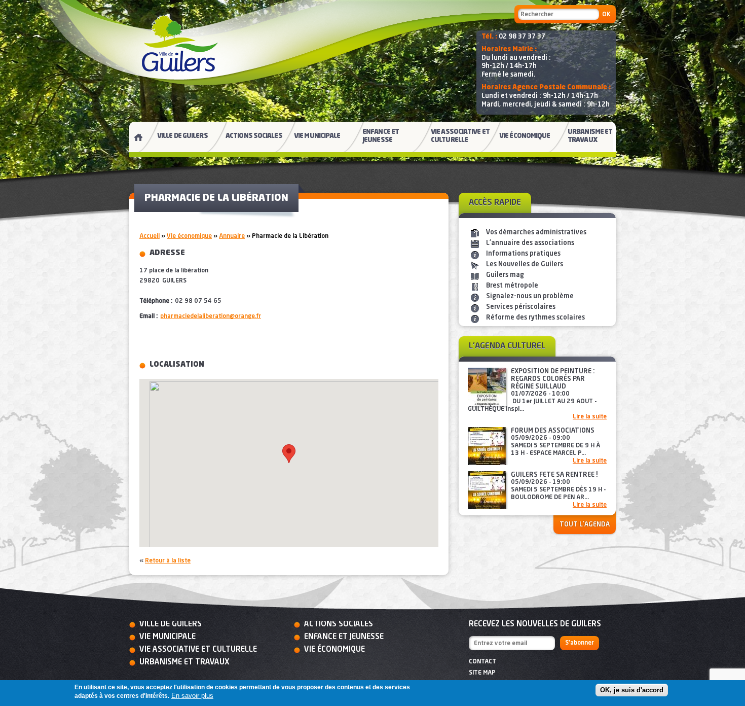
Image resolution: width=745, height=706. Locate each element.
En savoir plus (192, 696)
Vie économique (189, 236)
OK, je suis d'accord (631, 690)
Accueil (149, 236)
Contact (482, 662)
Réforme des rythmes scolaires (535, 317)
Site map (482, 673)
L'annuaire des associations (530, 243)
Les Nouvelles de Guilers (524, 264)
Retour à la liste (168, 561)
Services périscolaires (520, 307)
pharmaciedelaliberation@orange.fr (210, 316)
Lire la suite (590, 417)
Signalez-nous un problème (530, 296)
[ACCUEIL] (134, 139)
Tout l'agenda (585, 524)
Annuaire (232, 236)
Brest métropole (512, 286)
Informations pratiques (523, 254)
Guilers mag (505, 275)
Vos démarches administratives (536, 232)
